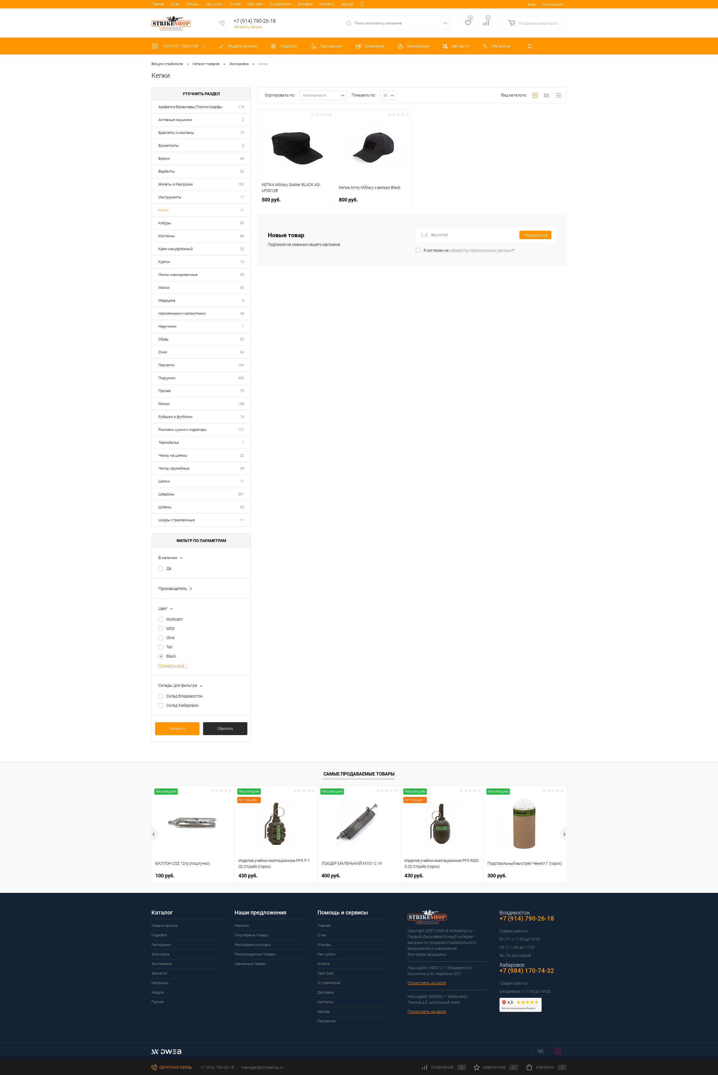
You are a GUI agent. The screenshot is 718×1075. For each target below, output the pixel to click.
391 (241, 494)
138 (241, 404)
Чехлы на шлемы (172, 455)
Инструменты (169, 197)
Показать (177, 728)
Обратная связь (175, 1067)
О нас (175, 4)
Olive (170, 637)
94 (242, 352)
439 (241, 378)
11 (242, 210)
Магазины (160, 983)
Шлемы (164, 507)
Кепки (163, 210)
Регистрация (552, 4)
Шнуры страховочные (176, 520)
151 (241, 429)
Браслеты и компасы (176, 133)
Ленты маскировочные (177, 275)
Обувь (163, 339)
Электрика (160, 954)
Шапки (164, 481)
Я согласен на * (469, 250)
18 (242, 417)
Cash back (255, 4)
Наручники (167, 326)
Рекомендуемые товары (255, 954)
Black (171, 656)
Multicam (174, 619)
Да (168, 568)
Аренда (347, 4)
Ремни (163, 404)
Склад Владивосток (184, 696)
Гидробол (159, 935)
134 (241, 365)
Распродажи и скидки (252, 945)
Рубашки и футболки (175, 417)
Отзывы (192, 4)
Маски (163, 287)
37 (242, 339)
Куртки (164, 262)
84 (242, 236)
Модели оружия (164, 925)
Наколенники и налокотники (182, 313)
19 (242, 133)
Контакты (327, 4)
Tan (169, 647)
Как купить (214, 4)
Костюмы (166, 236)
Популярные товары (251, 935)
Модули (157, 992)
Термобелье (168, 442)
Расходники (161, 945)
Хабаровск (512, 965)
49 (242, 468)
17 (242, 197)
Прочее (164, 391)
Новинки (241, 925)
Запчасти (159, 973)
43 (242, 158)
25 (242, 275)
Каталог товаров (181, 46)
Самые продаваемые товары (359, 774)
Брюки (164, 158)
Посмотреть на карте (427, 983)
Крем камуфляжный (175, 249)
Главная (157, 4)
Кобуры (164, 223)
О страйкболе (280, 4)
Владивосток (515, 913)
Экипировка (161, 964)
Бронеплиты (168, 145)
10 (242, 262)
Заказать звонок (248, 27)
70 (242, 391)
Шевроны (166, 494)
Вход (531, 4)
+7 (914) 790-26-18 (217, 1067)
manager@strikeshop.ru (262, 1067)
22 (242, 171)
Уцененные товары (250, 964)
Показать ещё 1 (172, 665)
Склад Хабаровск (182, 705)
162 (241, 184)
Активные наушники (175, 120)
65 (242, 507)
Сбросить (225, 728)
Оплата (235, 4)
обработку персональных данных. (481, 250)
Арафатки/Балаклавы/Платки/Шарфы (190, 107)
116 (241, 107)
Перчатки (166, 365)
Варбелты (166, 171)
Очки (162, 352)
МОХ (170, 628)
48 (242, 313)
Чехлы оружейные (173, 468)
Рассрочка (326, 1021)
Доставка (305, 4)
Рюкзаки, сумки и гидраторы (182, 429)
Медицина (166, 300)
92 (242, 223)
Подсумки (166, 378)
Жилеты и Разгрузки (175, 184)
